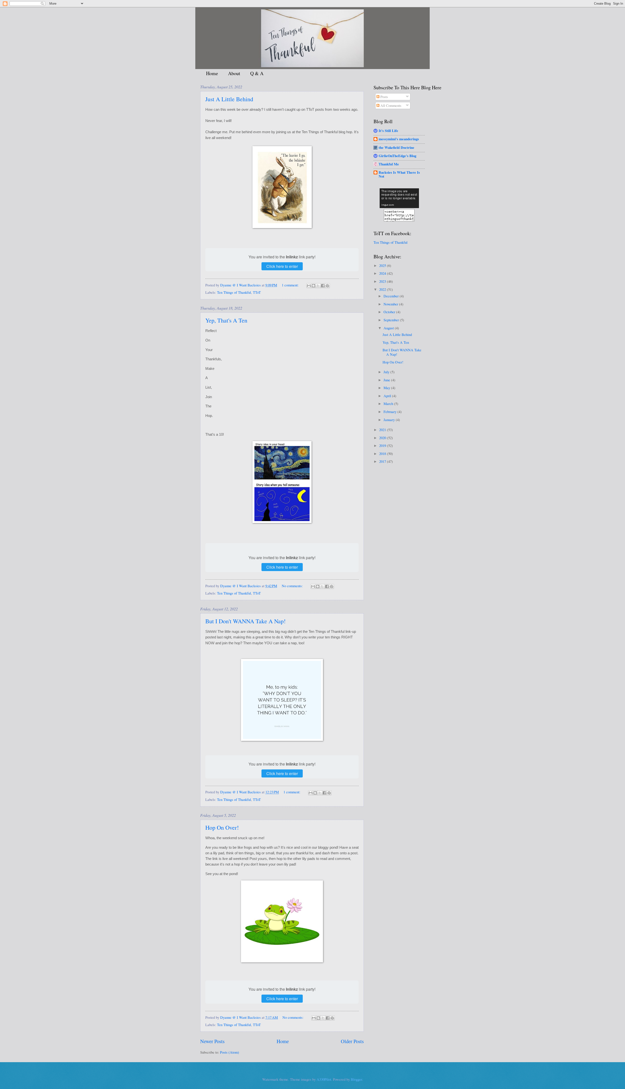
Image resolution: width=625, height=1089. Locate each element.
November (391, 304)
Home (212, 73)
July (387, 371)
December (392, 295)
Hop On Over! (222, 827)
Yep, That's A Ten (226, 320)
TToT (257, 292)
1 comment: (291, 284)
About (234, 73)
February (390, 411)
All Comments (390, 105)
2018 (383, 453)
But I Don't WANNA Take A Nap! (245, 621)
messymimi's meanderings (399, 138)
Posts (383, 96)
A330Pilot (324, 1079)
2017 (383, 461)
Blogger (356, 1079)
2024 (383, 273)
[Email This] (308, 285)
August (389, 327)
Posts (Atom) (229, 1052)
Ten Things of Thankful (234, 292)
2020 (383, 437)
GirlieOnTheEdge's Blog (397, 155)
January (390, 419)
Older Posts (352, 1041)
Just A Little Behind (229, 99)
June (387, 379)
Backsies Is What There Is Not (399, 174)
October (390, 311)
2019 (383, 445)
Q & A (256, 73)
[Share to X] (318, 285)
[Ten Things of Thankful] (399, 206)
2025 (383, 265)
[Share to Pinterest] (327, 285)
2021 (383, 429)
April (388, 395)
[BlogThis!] (313, 285)
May (387, 387)
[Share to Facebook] (322, 285)
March (389, 403)
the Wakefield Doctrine (396, 147)
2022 (383, 289)
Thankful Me (389, 164)
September (392, 319)
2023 (383, 281)
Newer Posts (212, 1041)
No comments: (293, 585)
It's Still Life (388, 130)
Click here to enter (282, 266)
